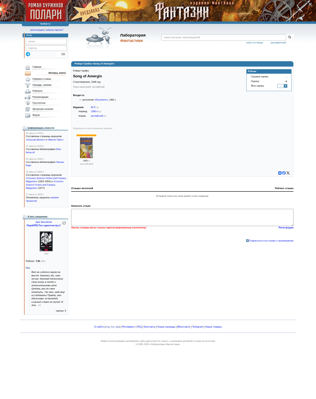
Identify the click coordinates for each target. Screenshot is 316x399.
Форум (36, 115)
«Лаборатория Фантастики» (165, 344)
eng (107, 326)
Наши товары (213, 326)
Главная (36, 67)
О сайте (99, 326)
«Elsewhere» (101, 99)
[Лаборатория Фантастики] (99, 38)
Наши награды (166, 326)
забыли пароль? (54, 30)
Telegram (197, 326)
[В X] (288, 173)
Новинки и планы (41, 79)
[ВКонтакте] (280, 173)
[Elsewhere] (86, 157)
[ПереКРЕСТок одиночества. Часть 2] (46, 250)
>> (39, 305)
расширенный (278, 42)
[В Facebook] (284, 173)
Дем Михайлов (44, 222)
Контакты (149, 326)
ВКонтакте (183, 326)
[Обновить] (64, 224)
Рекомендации (40, 97)
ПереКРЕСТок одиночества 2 (44, 225)
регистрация (37, 30)
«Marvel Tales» (55, 139)
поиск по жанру (254, 42)
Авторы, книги (57, 73)
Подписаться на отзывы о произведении (271, 240)
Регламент (128, 326)
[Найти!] (289, 37)
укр (117, 326)
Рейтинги (37, 91)
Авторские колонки (42, 109)
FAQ (139, 326)
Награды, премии (41, 85)
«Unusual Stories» (35, 139)
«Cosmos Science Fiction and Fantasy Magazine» (44, 184)
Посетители (38, 103)
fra (112, 326)
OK (61, 54)
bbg (28, 267)
